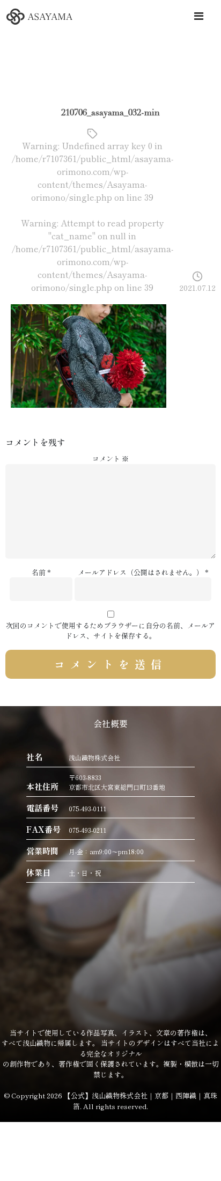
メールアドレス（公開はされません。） (140, 572)
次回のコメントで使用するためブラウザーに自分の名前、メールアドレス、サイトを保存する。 (110, 630)
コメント (110, 458)
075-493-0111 (87, 808)
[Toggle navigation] (198, 16)
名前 (39, 572)
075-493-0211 (87, 829)
